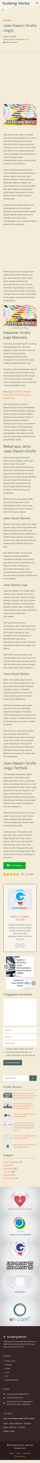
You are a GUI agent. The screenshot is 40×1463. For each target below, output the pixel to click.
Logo (8, 1171)
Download (8, 1168)
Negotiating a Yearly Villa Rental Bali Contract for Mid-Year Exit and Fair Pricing (25, 1095)
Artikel (7, 1368)
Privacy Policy (20, 1456)
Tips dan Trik (9, 1178)
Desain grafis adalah (21, 147)
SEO (7, 1376)
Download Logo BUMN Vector (17, 983)
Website (8, 1365)
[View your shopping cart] (37, 3)
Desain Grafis (10, 1361)
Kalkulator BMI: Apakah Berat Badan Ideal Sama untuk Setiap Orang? (23, 1106)
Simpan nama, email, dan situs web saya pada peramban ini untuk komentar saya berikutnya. (20, 1052)
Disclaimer (27, 1453)
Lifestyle (7, 1175)
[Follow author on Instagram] (22, 945)
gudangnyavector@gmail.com (15, 39)
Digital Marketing (11, 1380)
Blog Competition (11, 1162)
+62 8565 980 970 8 (14, 1398)
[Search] (33, 1078)
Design (7, 20)
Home (11, 1453)
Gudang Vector (16, 3)
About (18, 1453)
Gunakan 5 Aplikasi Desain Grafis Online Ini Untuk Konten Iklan (17, 394)
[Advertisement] (20, 76)
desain (19, 221)
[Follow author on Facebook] (17, 945)
